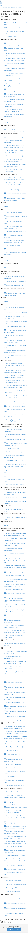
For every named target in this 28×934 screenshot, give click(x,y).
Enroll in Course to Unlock (14, 929)
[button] (1, 1)
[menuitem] (1, 3)
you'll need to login (20, 927)
